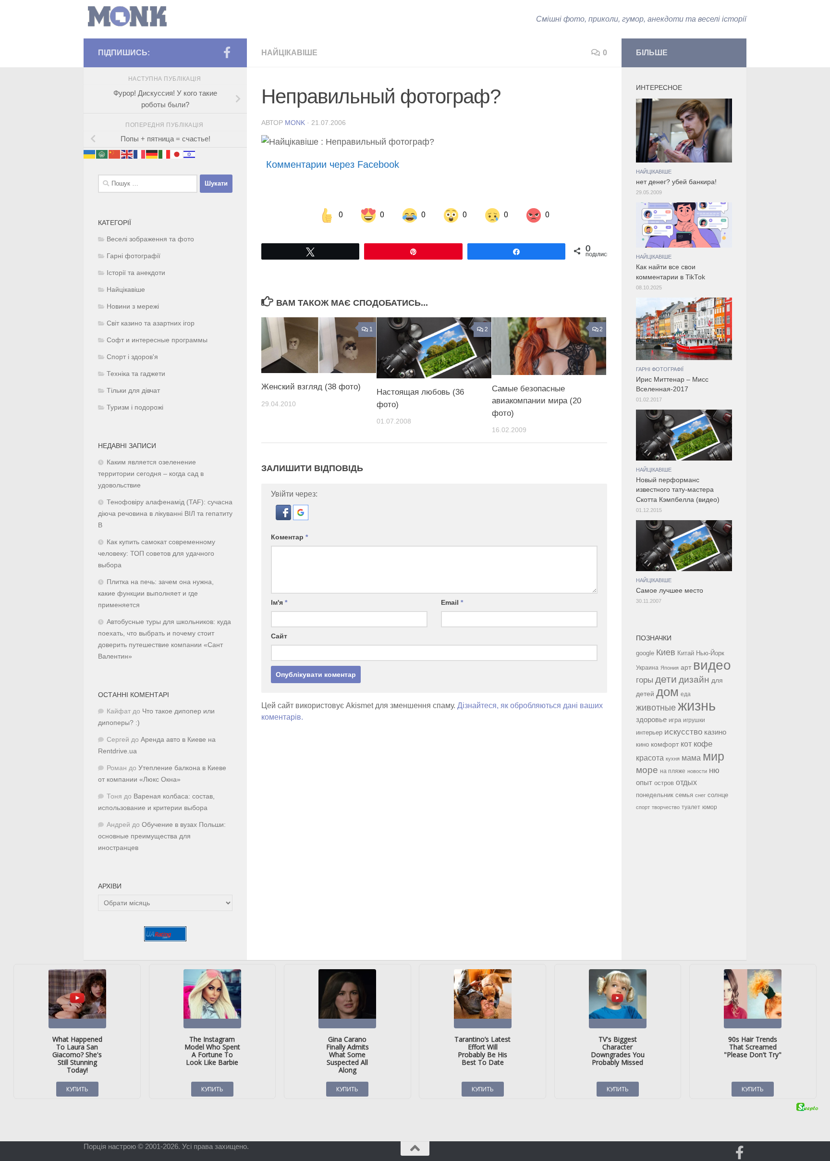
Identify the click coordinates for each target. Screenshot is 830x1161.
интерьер (649, 732)
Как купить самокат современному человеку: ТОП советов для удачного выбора (156, 553)
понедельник (654, 795)
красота (650, 757)
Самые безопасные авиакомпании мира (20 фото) (536, 401)
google (645, 653)
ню (714, 770)
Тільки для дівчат (133, 390)
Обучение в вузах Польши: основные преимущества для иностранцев (162, 836)
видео (712, 665)
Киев (665, 652)
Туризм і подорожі (135, 407)
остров (664, 782)
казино (715, 732)
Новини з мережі (133, 306)
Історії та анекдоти (136, 272)
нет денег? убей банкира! (676, 182)
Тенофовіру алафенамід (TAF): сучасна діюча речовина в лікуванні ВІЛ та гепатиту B (165, 514)
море (647, 770)
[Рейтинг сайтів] (165, 939)
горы (644, 680)
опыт (644, 782)
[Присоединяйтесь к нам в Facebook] (226, 52)
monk (295, 122)
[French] (140, 154)
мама (691, 757)
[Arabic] (102, 154)
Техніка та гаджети (136, 373)
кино (642, 744)
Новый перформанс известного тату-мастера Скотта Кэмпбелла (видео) (678, 489)
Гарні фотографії (133, 256)
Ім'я (279, 602)
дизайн (694, 679)
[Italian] (165, 154)
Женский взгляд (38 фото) (311, 386)
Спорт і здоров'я (132, 357)
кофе (703, 744)
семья (684, 795)
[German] (152, 154)
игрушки (694, 720)
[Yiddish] (189, 154)
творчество (666, 807)
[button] (284, 517)
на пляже (672, 771)
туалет (691, 807)
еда (686, 694)
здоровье (651, 719)
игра (675, 720)
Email (452, 602)
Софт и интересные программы (157, 340)
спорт (643, 807)
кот (686, 744)
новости (697, 771)
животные (656, 707)
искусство (683, 732)
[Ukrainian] (90, 154)
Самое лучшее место (669, 590)
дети (666, 679)
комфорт (665, 744)
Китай (685, 653)
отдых (686, 782)
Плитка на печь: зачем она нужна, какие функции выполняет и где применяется (156, 593)
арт (686, 667)
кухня (673, 759)
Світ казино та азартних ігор (151, 323)
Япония (669, 668)
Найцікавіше (289, 53)
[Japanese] (177, 154)
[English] (127, 154)
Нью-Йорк (710, 653)
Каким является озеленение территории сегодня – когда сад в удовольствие (151, 474)
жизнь (697, 705)
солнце (718, 795)
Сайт (279, 636)
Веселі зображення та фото (150, 239)
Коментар (289, 537)
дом (667, 692)
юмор (709, 807)
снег (700, 795)
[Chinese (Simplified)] (115, 154)
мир (713, 756)
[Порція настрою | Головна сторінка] (127, 16)
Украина (647, 667)
